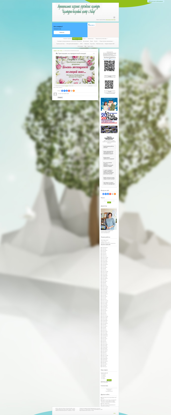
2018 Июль (104, 254)
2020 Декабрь (105, 291)
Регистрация (108, 19)
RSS (112, 19)
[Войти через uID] (62, 91)
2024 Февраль (105, 335)
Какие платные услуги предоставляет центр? (109, 178)
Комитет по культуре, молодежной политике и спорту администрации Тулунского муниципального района (108, 401)
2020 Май (104, 282)
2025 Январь (104, 348)
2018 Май (104, 251)
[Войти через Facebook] (67, 91)
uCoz (114, 413)
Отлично (104, 374)
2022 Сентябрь (105, 316)
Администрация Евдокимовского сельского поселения (108, 405)
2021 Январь (104, 292)
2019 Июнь (104, 269)
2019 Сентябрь (105, 271)
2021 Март (104, 295)
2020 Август (104, 285)
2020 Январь (104, 276)
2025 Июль (104, 352)
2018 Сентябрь (105, 257)
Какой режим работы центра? (108, 147)
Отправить (60, 97)
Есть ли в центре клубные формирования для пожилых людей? (108, 164)
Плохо (103, 377)
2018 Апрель (104, 250)
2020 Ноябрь (104, 289)
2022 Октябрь (105, 317)
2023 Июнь (104, 328)
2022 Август (104, 314)
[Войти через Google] (71, 91)
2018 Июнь (104, 253)
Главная (55, 50)
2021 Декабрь (105, 305)
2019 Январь (104, 262)
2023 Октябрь (105, 331)
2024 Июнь (104, 341)
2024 (58, 50)
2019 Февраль (105, 264)
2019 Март (104, 265)
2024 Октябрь (105, 344)
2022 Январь (104, 306)
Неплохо (104, 376)
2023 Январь (104, 321)
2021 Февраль (105, 293)
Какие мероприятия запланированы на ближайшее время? (108, 152)
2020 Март (104, 279)
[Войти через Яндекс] (69, 91)
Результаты (103, 381)
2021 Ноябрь (104, 303)
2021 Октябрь (105, 302)
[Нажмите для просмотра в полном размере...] (75, 83)
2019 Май (104, 268)
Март (61, 50)
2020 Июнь (104, 283)
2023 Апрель (104, 326)
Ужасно (103, 378)
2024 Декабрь (105, 347)
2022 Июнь (104, 313)
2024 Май (104, 340)
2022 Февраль (105, 307)
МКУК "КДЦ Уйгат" (106, 403)
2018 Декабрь (105, 261)
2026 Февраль (105, 361)
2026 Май (104, 365)
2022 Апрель (104, 310)
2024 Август (104, 342)
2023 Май (104, 327)
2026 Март (104, 362)
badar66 (66, 85)
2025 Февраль (105, 349)
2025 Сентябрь (105, 355)
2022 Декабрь (105, 320)
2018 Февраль (105, 247)
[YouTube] (114, 17)
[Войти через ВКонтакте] (64, 91)
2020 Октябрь (105, 288)
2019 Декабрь (105, 275)
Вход (114, 19)
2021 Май (104, 298)
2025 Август (104, 354)
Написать (62, 32)
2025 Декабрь (105, 358)
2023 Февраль (105, 323)
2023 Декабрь (105, 334)
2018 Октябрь (105, 258)
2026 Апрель (104, 363)
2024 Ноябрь (104, 345)
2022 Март (104, 309)
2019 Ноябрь (104, 274)
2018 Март (104, 248)
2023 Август (104, 330)
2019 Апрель (104, 267)
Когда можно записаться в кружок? (108, 158)
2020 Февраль (105, 278)
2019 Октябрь (105, 272)
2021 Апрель (104, 296)
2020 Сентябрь (105, 286)
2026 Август (104, 366)
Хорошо (103, 375)
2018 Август (104, 255)
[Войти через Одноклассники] (74, 91)
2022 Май (104, 312)
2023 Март (104, 324)
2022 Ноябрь (104, 319)
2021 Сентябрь (105, 300)
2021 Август (104, 299)
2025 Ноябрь (104, 356)
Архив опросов (108, 381)
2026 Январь (104, 359)
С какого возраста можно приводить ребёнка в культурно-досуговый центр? (108, 172)
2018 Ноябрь (104, 260)
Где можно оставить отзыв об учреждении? (109, 183)
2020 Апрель (104, 281)
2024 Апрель (104, 338)
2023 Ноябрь (104, 333)
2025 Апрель (104, 351)
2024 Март (104, 337)
